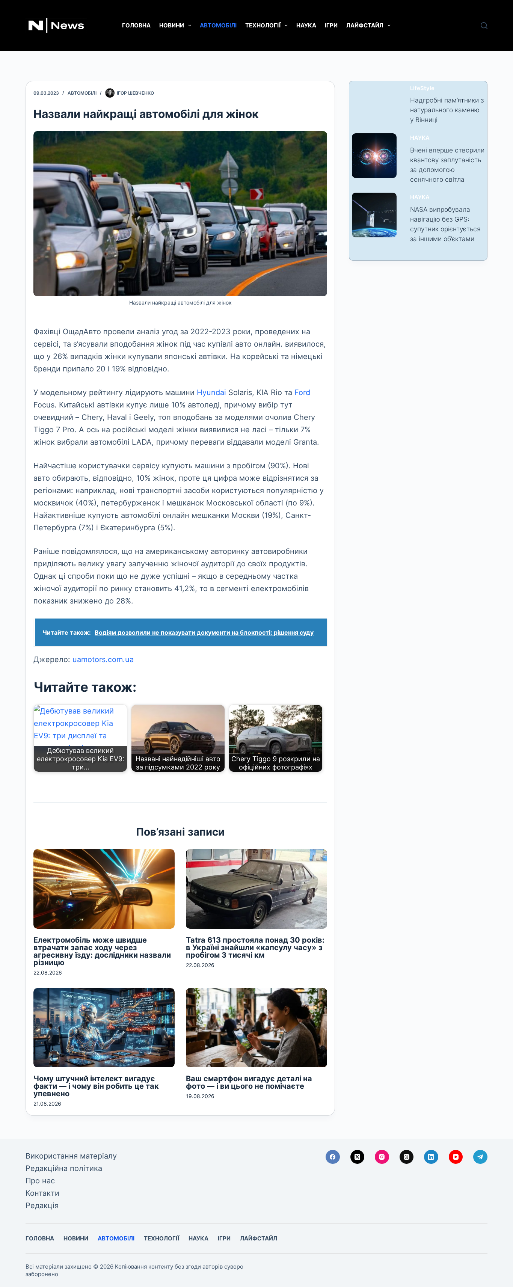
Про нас (40, 1180)
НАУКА (306, 25)
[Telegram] (480, 1157)
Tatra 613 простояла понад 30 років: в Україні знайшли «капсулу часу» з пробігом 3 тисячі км (255, 947)
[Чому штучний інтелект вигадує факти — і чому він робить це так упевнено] (104, 1027)
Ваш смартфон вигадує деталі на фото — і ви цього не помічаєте (249, 1082)
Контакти (42, 1193)
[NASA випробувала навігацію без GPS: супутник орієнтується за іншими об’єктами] (374, 215)
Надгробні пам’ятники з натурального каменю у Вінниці (447, 110)
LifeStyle (422, 88)
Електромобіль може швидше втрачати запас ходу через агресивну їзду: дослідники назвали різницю (102, 951)
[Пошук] (484, 25)
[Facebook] (333, 1157)
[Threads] (407, 1157)
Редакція (42, 1205)
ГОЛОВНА (136, 25)
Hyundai (211, 392)
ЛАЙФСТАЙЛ (364, 25)
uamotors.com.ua (103, 659)
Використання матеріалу (71, 1155)
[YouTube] (456, 1157)
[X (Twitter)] (357, 1157)
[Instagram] (382, 1157)
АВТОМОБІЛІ (218, 25)
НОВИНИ (171, 25)
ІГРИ (331, 25)
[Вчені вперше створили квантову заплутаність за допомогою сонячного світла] (374, 155)
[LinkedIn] (431, 1157)
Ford (302, 392)
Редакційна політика (64, 1168)
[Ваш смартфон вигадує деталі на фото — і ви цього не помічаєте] (256, 1027)
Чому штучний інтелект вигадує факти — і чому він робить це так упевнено (96, 1086)
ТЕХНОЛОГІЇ (263, 25)
